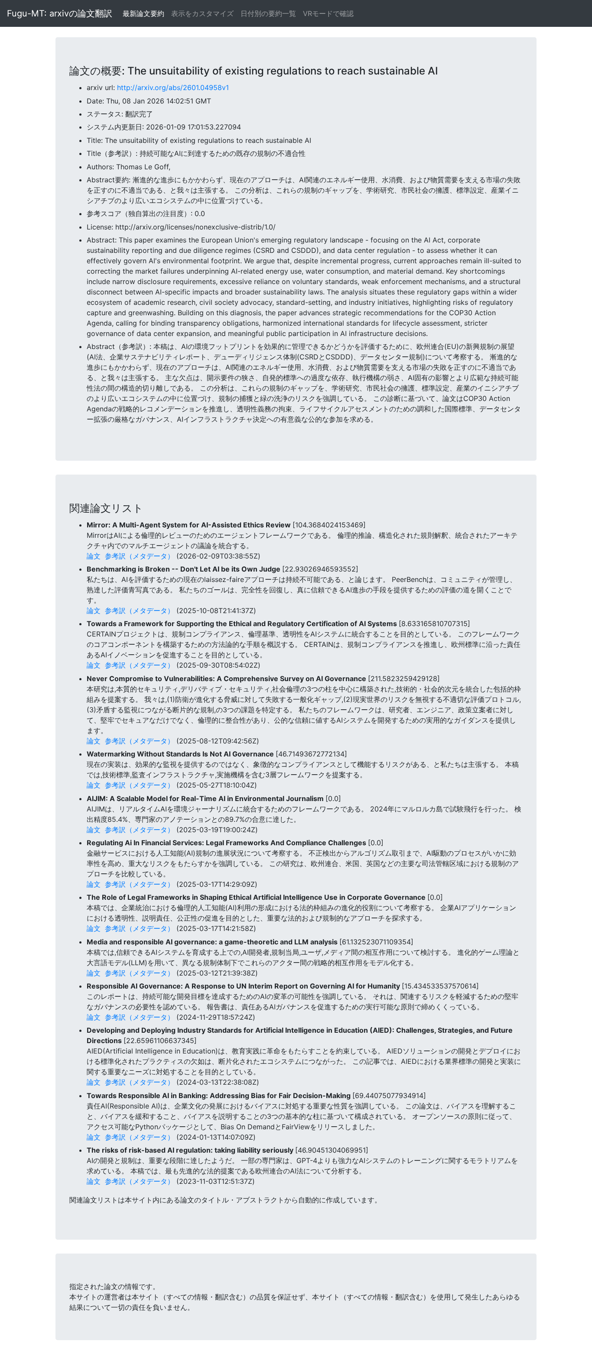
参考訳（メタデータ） (139, 556)
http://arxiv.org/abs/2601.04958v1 (173, 87)
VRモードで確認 (328, 13)
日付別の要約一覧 (268, 13)
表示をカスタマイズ (202, 13)
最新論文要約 (143, 13)
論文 (94, 556)
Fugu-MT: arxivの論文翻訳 (59, 13)
